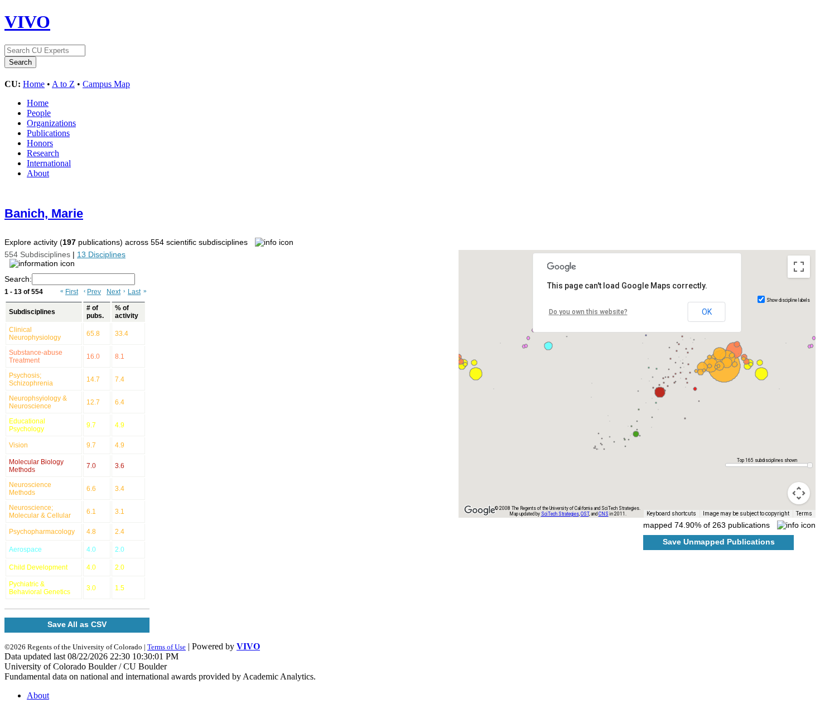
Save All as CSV (77, 624)
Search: (18, 278)
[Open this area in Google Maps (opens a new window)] (479, 510)
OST (585, 514)
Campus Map (106, 84)
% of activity (126, 312)
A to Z (63, 84)
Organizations (51, 123)
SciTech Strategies (560, 514)
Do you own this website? (588, 312)
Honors (40, 143)
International (49, 163)
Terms (804, 513)
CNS (604, 514)
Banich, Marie (43, 213)
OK (707, 311)
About (38, 173)
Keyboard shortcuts (671, 513)
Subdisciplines (32, 312)
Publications (48, 133)
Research (43, 153)
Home (34, 84)
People (39, 113)
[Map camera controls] (799, 493)
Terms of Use (166, 647)
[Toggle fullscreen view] (799, 267)
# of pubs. (95, 312)
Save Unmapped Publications (719, 541)
